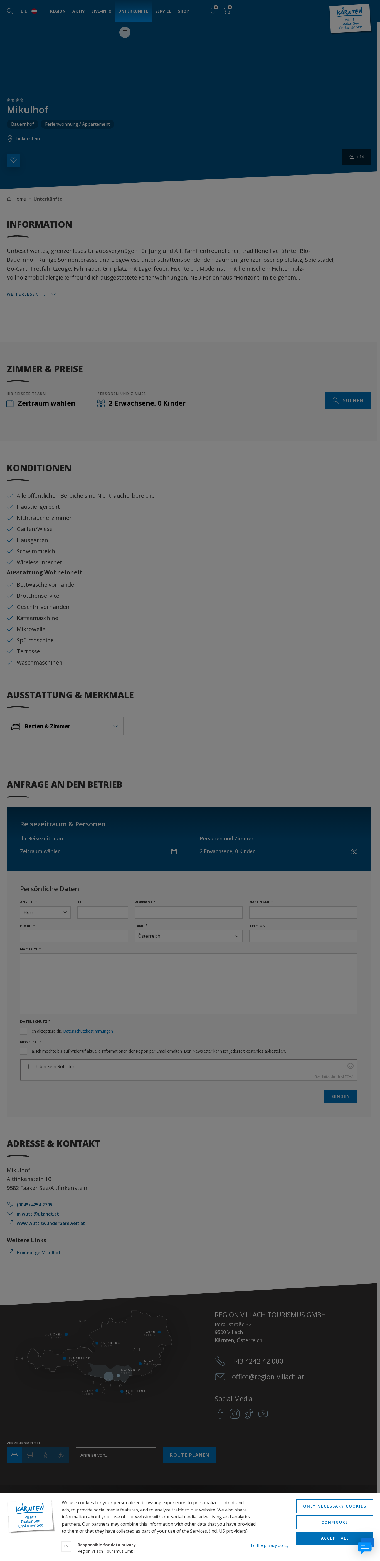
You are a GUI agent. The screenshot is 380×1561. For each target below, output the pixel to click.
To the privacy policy (269, 1545)
